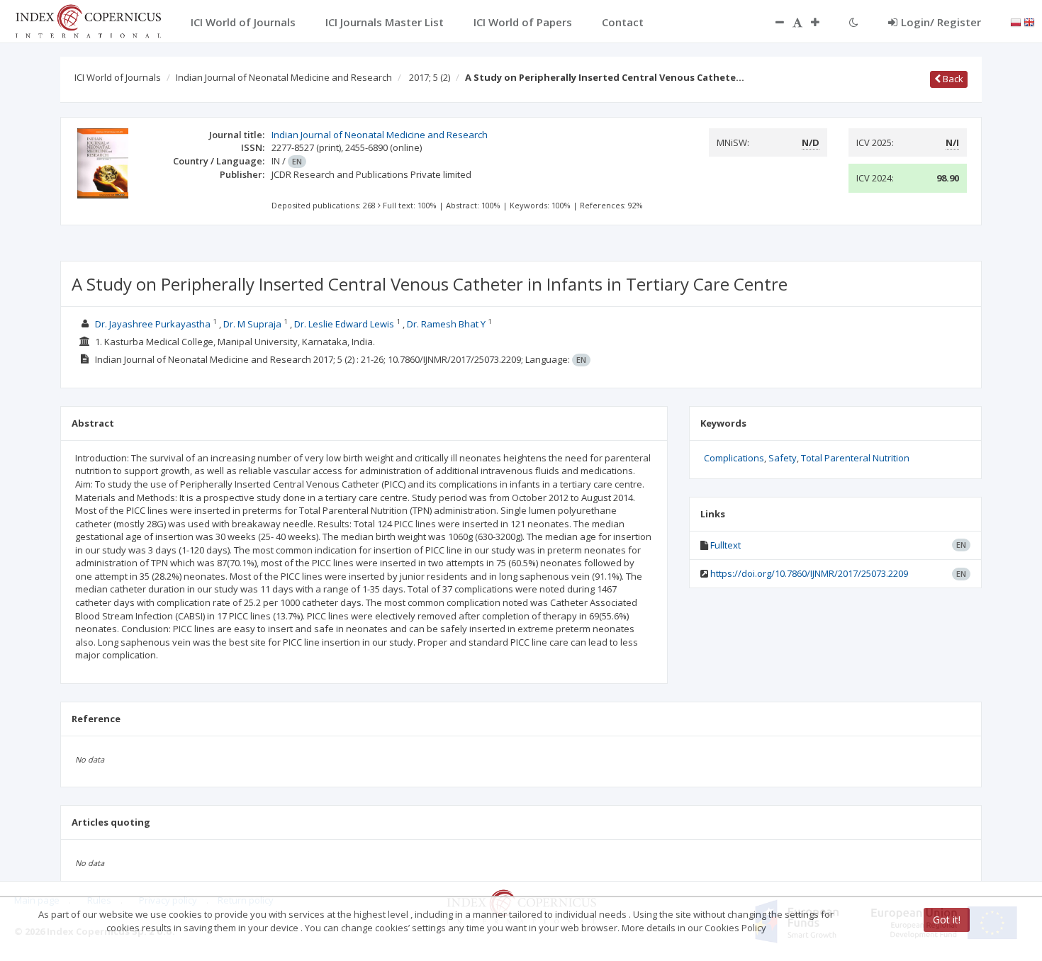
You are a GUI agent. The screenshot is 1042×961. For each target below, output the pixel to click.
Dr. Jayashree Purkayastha (153, 323)
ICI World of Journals (117, 77)
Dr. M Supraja (252, 323)
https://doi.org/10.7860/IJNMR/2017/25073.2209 (809, 573)
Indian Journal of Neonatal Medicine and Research (284, 77)
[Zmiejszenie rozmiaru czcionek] (773, 22)
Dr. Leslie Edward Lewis (344, 323)
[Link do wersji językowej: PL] (1015, 21)
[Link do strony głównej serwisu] (88, 19)
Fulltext (725, 545)
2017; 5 (429, 77)
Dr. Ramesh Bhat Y (446, 323)
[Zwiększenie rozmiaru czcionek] (822, 22)
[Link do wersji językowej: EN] (1029, 21)
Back (952, 78)
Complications (734, 457)
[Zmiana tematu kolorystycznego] (853, 22)
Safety (782, 457)
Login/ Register (941, 22)
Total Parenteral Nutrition (855, 457)
